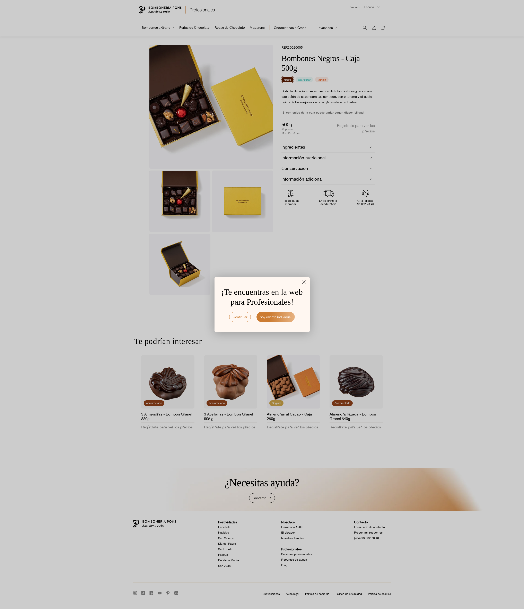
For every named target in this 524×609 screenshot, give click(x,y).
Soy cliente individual (275, 317)
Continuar (240, 317)
